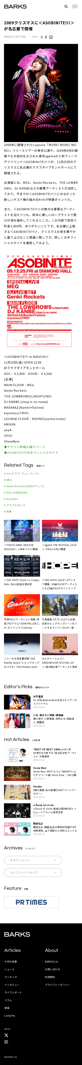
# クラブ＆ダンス (14, 505)
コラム (8, 1000)
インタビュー (12, 984)
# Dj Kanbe (11, 499)
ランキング (10, 977)
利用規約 (50, 977)
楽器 (6, 1007)
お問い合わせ (52, 969)
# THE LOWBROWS (16, 492)
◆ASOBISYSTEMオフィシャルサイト (31, 452)
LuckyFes (9, 1015)
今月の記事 (10, 961)
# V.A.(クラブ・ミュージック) (21, 473)
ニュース (9, 969)
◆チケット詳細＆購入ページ (24, 447)
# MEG (8, 480)
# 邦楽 (8, 511)
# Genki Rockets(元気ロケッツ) (24, 486)
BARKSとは (51, 961)
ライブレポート (13, 992)
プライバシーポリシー (57, 984)
